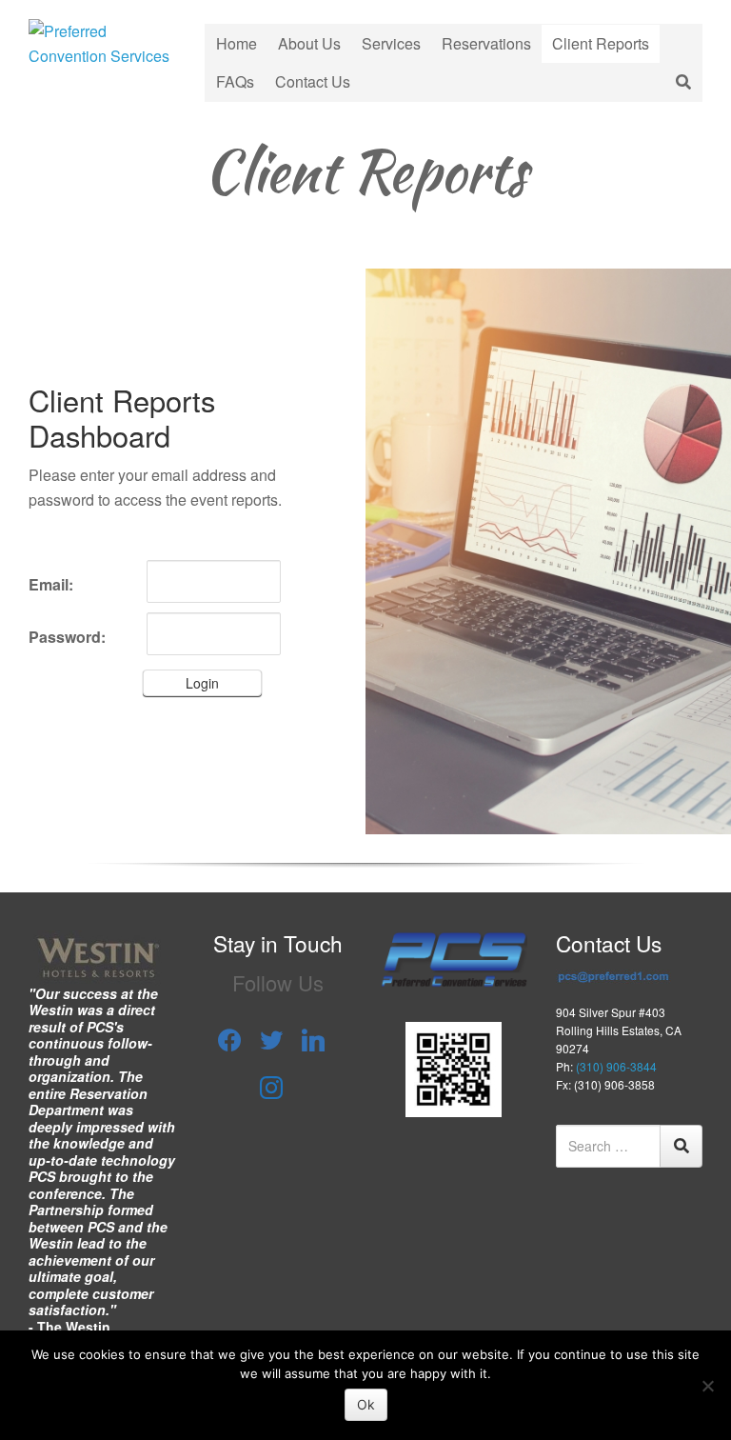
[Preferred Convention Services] (102, 41)
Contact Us (312, 81)
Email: (51, 584)
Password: (67, 637)
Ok (366, 1404)
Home (236, 43)
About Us (309, 43)
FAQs (235, 81)
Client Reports (600, 43)
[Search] (681, 1146)
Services (391, 43)
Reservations (486, 43)
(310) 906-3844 (616, 1066)
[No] (707, 1385)
